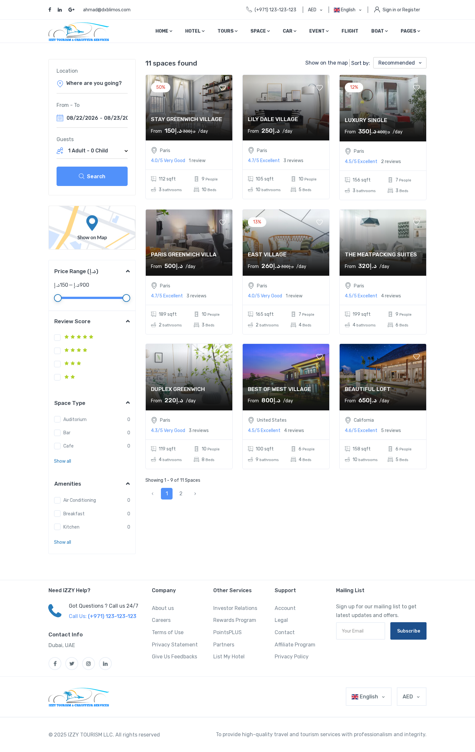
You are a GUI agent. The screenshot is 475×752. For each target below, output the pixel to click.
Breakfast (74, 514)
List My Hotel (229, 657)
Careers (161, 620)
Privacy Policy (292, 657)
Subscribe (408, 631)
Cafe (68, 446)
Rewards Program (234, 620)
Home (162, 31)
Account (285, 608)
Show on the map (326, 63)
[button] (62, 461)
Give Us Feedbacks (174, 657)
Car (288, 31)
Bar (66, 433)
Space (258, 31)
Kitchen (71, 527)
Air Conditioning (79, 500)
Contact (285, 632)
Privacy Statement (175, 645)
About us (163, 608)
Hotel (193, 31)
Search (96, 176)
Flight (350, 31)
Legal (281, 620)
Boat (378, 31)
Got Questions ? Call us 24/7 (103, 606)
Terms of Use (168, 632)
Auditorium (75, 419)
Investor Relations (235, 608)
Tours (226, 31)
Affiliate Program (295, 645)
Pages (409, 31)
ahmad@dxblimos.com (107, 10)
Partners (223, 645)
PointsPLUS (227, 632)
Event (317, 31)
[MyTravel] (81, 696)
